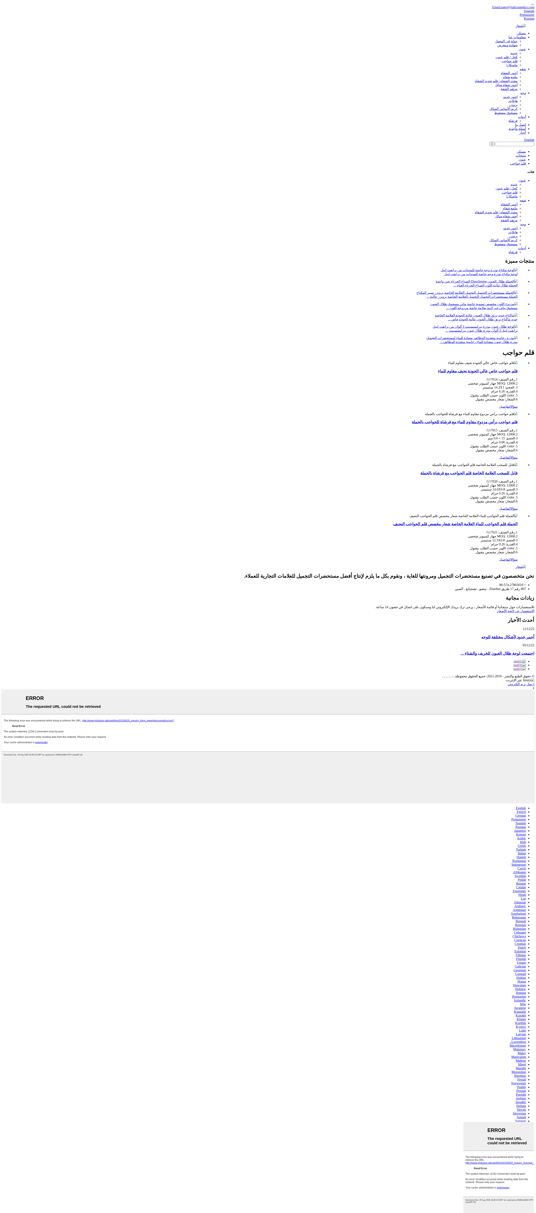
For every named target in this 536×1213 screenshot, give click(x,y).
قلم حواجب (510, 61)
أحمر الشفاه (509, 73)
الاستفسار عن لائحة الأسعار (515, 611)
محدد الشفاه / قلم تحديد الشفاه (496, 81)
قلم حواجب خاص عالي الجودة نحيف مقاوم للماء (478, 371)
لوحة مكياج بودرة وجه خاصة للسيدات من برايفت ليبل (481, 274)
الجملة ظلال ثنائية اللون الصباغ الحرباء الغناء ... (486, 285)
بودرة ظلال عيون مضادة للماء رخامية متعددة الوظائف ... (479, 342)
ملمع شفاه (510, 77)
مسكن (521, 33)
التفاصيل (504, 406)
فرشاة (513, 121)
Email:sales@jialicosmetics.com (513, 7)
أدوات (522, 117)
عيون (522, 49)
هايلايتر (513, 101)
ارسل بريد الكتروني (521, 684)
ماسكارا (512, 65)
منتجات (521, 155)
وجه (523, 93)
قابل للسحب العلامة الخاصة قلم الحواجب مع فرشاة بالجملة (469, 473)
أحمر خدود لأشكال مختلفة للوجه (507, 637)
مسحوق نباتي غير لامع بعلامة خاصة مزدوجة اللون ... (482, 308)
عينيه (514, 53)
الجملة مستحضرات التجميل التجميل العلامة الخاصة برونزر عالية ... (472, 296)
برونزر (513, 105)
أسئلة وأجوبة (517, 128)
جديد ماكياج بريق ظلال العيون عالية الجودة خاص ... (483, 319)
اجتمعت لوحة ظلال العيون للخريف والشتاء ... (497, 653)
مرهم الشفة (509, 89)
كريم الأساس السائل (503, 109)
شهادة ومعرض (507, 45)
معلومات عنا (517, 37)
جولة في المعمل (506, 41)
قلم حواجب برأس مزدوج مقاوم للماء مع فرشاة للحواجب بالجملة (465, 422)
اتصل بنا (520, 124)
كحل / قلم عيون (507, 57)
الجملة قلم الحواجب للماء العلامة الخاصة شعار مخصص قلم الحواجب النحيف (455, 524)
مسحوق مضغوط (506, 113)
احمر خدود (510, 97)
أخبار (522, 132)
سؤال (514, 406)
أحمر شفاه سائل (506, 85)
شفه (523, 69)
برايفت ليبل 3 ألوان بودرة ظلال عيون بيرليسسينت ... (482, 330)
